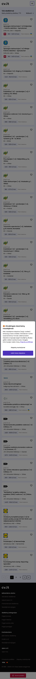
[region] (18, 339)
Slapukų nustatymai (18, 348)
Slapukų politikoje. (26, 342)
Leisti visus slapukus (18, 353)
